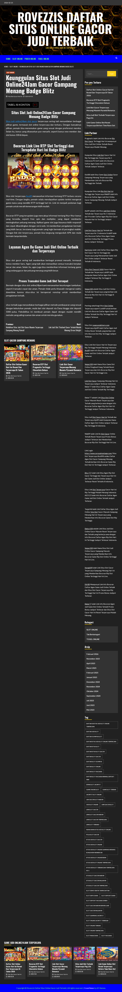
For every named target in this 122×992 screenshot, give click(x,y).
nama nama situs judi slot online (98, 829)
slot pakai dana (92, 935)
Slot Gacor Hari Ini (99, 417)
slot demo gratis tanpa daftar (97, 890)
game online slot (92, 789)
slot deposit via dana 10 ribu (96, 900)
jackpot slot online (94, 794)
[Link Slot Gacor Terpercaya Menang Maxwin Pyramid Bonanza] (70, 352)
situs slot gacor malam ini (96, 880)
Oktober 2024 (92, 691)
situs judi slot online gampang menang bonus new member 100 (100, 851)
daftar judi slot (92, 731)
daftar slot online (93, 766)
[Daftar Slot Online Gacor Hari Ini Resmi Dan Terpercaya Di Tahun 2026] (16, 352)
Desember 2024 (93, 682)
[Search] (116, 58)
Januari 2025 (91, 677)
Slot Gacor (105, 434)
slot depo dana (92, 895)
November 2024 (93, 687)
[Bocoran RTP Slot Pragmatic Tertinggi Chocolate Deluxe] (43, 352)
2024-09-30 (29, 96)
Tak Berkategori (93, 634)
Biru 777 (88, 473)
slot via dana (107, 935)
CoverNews (89, 988)
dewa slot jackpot (93, 784)
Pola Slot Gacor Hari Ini (15, 96)
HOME (8, 58)
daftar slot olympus (94, 761)
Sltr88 (87, 584)
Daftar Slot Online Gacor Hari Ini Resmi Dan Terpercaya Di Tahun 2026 (16, 368)
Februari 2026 (92, 654)
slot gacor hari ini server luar (97, 905)
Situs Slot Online (107, 398)
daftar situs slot (92, 746)
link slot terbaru (92, 824)
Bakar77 (88, 604)
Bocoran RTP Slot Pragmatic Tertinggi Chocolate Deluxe (41, 367)
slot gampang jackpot (95, 915)
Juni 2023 (90, 705)
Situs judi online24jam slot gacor (21, 121)
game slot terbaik (109, 789)
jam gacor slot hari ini (94, 799)
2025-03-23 (103, 974)
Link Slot (100, 155)
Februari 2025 (92, 673)
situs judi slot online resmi (96, 857)
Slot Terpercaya (99, 489)
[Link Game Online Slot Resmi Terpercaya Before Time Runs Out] (107, 954)
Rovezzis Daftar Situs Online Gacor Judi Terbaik (60, 28)
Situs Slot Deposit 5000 (94, 269)
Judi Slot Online (109, 211)
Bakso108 (89, 529)
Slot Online (108, 175)
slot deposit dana (108, 895)
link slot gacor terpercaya (96, 819)
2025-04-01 (64, 375)
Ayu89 (29, 196)
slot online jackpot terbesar (97, 920)
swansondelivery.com (101, 325)
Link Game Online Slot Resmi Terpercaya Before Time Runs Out (100, 124)
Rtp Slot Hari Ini (107, 191)
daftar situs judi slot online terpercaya (101, 741)
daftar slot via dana (94, 771)
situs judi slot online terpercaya (98, 862)
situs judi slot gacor (94, 839)
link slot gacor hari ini (94, 814)
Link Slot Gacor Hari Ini (94, 230)
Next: (65, 327)
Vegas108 (89, 289)
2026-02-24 (11, 378)
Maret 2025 (91, 668)
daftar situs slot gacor (95, 751)
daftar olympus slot (94, 736)
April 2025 (90, 663)
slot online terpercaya (95, 930)
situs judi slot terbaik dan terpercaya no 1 (100, 869)
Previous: (24, 327)
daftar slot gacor (93, 756)
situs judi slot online (94, 844)
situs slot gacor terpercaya (97, 885)
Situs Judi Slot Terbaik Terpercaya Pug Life (100, 116)
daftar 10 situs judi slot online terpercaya (97, 725)
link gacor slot (108, 804)
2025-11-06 (37, 375)
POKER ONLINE (30, 58)
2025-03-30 (80, 971)
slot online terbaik (93, 925)
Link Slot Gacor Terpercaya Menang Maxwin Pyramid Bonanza (70, 367)
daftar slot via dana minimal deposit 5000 (100, 778)
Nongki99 (89, 568)
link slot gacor (92, 809)
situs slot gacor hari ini (95, 875)
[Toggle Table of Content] (34, 105)
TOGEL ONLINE (43, 58)
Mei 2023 (90, 710)
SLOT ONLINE (17, 58)
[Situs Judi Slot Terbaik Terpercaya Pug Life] (84, 954)
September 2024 (93, 696)
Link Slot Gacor (91, 381)
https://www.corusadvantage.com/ (98, 453)
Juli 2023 (90, 700)
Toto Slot (94, 512)
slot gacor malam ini (94, 910)
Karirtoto (88, 250)
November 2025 (93, 659)
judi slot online (92, 804)
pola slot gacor (92, 834)
